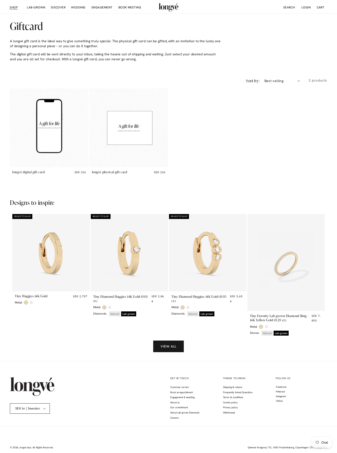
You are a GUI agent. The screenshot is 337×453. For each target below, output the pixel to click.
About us (175, 402)
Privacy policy (230, 407)
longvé (22, 447)
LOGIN (303, 7)
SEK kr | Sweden (27, 408)
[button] (13, 7)
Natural (114, 314)
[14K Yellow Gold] (25, 302)
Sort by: (252, 81)
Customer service (179, 387)
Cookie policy (230, 402)
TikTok (279, 401)
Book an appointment (181, 392)
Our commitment (178, 407)
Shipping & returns (232, 387)
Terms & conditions (233, 397)
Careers (174, 417)
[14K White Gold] (31, 302)
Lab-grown (128, 314)
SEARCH (289, 7)
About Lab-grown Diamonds (185, 412)
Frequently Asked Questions (238, 392)
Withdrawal (229, 412)
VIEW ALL (168, 346)
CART (320, 7)
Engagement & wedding (182, 397)
